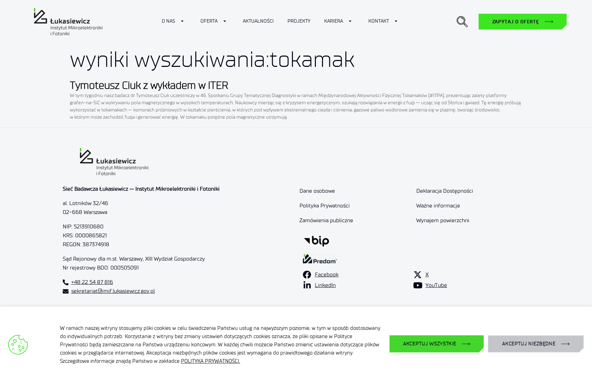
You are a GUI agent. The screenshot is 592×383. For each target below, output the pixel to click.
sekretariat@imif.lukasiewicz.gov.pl (113, 291)
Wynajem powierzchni (442, 220)
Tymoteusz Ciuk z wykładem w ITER (149, 85)
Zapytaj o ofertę (515, 22)
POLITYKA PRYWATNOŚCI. (210, 361)
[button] (462, 21)
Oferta (209, 21)
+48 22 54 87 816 (92, 282)
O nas (168, 21)
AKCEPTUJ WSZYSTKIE (429, 344)
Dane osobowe (317, 191)
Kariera (333, 21)
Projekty (298, 21)
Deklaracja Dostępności (444, 191)
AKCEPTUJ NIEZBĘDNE (529, 344)
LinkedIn (325, 285)
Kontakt (378, 21)
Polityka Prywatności (324, 205)
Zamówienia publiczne (326, 220)
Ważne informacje (438, 205)
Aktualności (258, 21)
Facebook (326, 274)
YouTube (436, 285)
